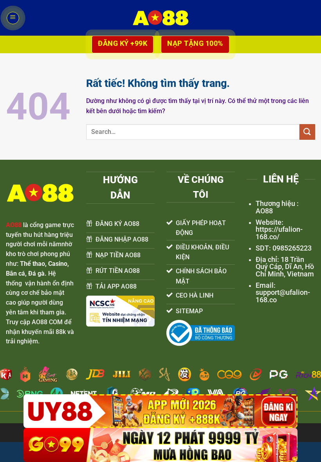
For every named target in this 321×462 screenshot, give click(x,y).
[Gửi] (307, 131)
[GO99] (160, 445)
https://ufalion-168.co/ (279, 233)
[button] (13, 18)
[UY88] (160, 411)
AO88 (14, 225)
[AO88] (160, 18)
